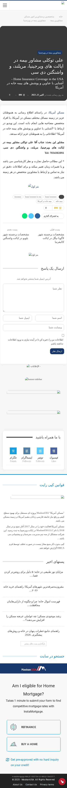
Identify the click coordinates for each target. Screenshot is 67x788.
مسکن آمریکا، (56, 112)
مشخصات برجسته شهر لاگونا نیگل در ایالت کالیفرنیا (51, 238)
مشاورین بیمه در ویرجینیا (50, 52)
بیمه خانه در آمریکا (45, 201)
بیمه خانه (59, 201)
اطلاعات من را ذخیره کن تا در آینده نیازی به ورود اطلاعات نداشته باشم (35, 341)
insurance (17, 197)
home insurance (50, 197)
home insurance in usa (33, 197)
